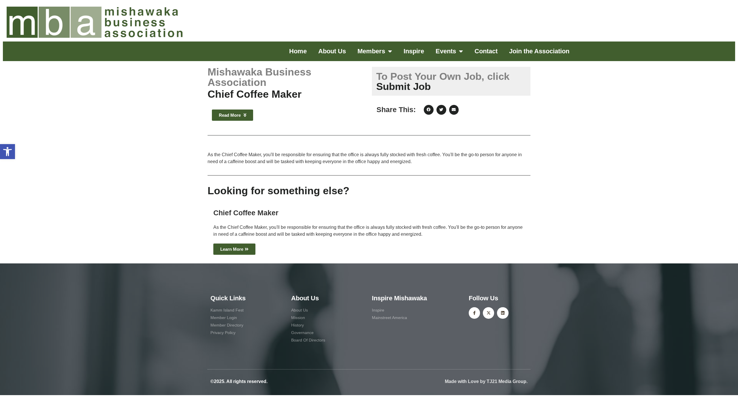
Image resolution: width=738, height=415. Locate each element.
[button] (7, 151)
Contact (486, 51)
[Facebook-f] (474, 312)
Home (298, 51)
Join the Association (539, 51)
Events (446, 51)
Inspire (414, 51)
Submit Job (442, 81)
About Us (332, 51)
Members (371, 51)
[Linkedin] (502, 312)
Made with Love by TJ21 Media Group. (486, 381)
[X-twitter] (488, 312)
